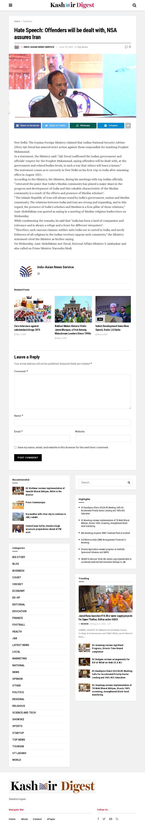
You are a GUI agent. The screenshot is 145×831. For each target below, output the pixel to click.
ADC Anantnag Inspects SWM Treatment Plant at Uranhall (105, 533)
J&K (59, 319)
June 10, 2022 (66, 47)
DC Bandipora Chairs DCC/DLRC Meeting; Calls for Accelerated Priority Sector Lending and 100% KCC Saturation (103, 510)
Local (16, 651)
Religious (18, 706)
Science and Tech (24, 712)
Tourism (18, 746)
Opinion (17, 678)
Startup (18, 733)
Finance (17, 618)
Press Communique (35, 502)
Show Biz (18, 719)
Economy (18, 591)
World (16, 759)
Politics (18, 692)
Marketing (19, 658)
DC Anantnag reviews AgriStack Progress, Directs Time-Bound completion (107, 648)
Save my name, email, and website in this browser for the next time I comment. (63, 447)
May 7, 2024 (21, 334)
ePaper (51, 819)
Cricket (17, 584)
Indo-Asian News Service (39, 47)
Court (16, 577)
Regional (18, 699)
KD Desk (84, 624)
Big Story (18, 557)
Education (19, 611)
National (18, 665)
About (24, 819)
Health (20, 319)
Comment (21, 371)
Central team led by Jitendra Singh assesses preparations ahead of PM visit (43, 529)
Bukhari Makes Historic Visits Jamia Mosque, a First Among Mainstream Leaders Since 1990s (73, 329)
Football (18, 624)
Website (80, 431)
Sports (17, 726)
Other (16, 685)
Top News (27, 21)
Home (17, 21)
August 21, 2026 (99, 624)
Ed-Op (16, 597)
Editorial (18, 604)
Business (18, 570)
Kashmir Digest (18, 799)
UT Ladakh (19, 753)
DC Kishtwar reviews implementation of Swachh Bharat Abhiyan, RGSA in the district (45, 491)
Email (18, 431)
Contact (37, 819)
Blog (15, 563)
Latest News (20, 645)
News (15, 672)
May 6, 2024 (61, 338)
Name (18, 415)
